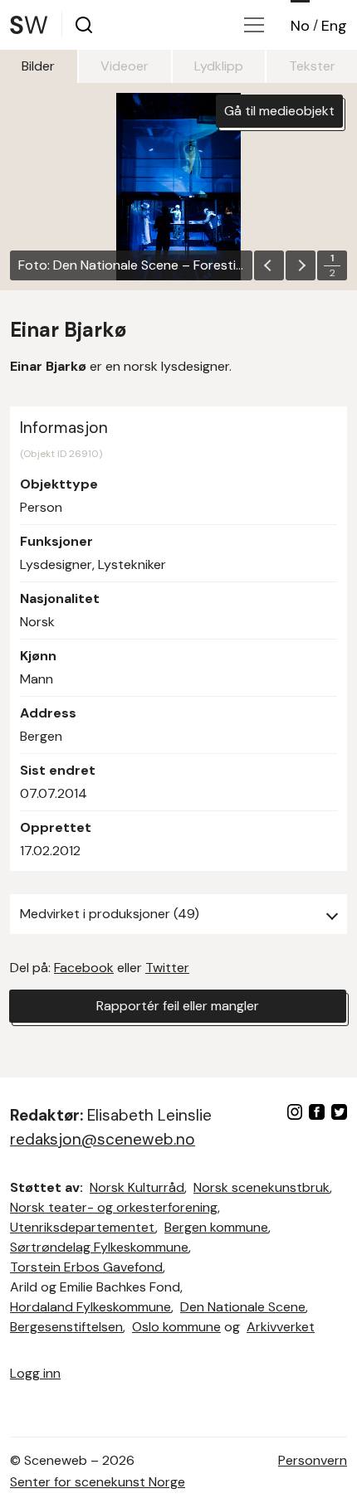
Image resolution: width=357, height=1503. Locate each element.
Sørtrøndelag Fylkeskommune (99, 1247)
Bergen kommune (216, 1227)
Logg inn (35, 1373)
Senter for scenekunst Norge (97, 1482)
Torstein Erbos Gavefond (86, 1267)
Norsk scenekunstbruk (261, 1187)
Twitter (167, 967)
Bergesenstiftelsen (66, 1326)
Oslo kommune (176, 1326)
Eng (334, 26)
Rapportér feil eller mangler (177, 1005)
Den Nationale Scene (243, 1307)
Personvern (312, 1460)
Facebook (84, 967)
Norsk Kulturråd (137, 1187)
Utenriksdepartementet (82, 1227)
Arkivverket (281, 1326)
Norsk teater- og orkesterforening (114, 1207)
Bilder (38, 66)
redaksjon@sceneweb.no (102, 1139)
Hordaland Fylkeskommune (90, 1307)
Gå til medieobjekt (279, 110)
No (300, 26)
